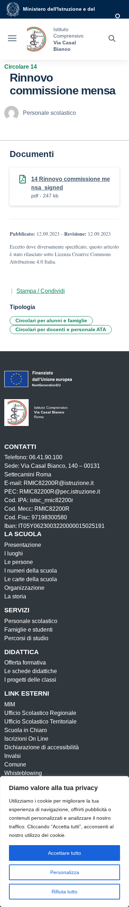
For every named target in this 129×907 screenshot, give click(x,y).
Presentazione (22, 545)
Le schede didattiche (30, 671)
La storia (15, 596)
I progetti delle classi (30, 680)
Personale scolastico (30, 621)
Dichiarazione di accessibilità (41, 747)
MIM (9, 704)
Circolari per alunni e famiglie (51, 320)
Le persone (18, 562)
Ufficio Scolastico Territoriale (40, 722)
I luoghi (13, 553)
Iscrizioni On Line (26, 739)
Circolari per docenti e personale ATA (60, 329)
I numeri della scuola (30, 571)
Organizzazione (24, 588)
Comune (15, 764)
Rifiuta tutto (64, 891)
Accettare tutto (64, 853)
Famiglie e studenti (28, 630)
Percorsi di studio (26, 638)
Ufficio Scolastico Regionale (40, 713)
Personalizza (64, 872)
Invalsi (12, 756)
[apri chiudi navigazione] (12, 39)
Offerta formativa (25, 663)
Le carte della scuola (30, 579)
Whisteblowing (23, 773)
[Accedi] (118, 16)
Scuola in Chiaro (25, 730)
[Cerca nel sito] (112, 39)
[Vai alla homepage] (36, 39)
